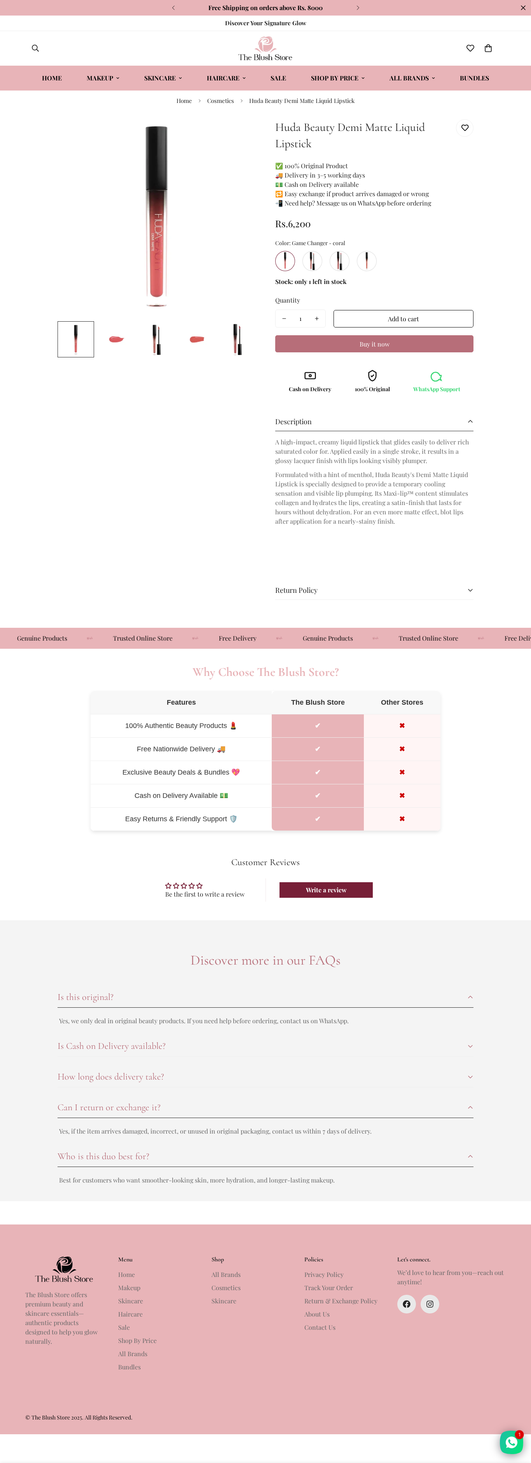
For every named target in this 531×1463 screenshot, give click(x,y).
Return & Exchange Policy (340, 1301)
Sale (278, 78)
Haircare (223, 78)
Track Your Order (328, 1288)
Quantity (287, 300)
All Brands (409, 78)
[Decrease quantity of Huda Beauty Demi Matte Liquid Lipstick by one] (284, 318)
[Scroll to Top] (516, 1421)
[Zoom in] (239, 134)
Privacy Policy (324, 1274)
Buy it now (375, 344)
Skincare (160, 78)
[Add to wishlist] (464, 128)
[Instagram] (430, 1304)
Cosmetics (220, 100)
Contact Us (319, 1327)
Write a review (326, 890)
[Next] (358, 8)
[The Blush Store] (265, 48)
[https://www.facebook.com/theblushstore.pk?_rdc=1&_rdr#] (406, 1304)
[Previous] (173, 8)
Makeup (100, 78)
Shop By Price (334, 78)
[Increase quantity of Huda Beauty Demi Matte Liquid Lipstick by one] (316, 318)
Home (52, 78)
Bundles (474, 78)
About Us (317, 1314)
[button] (488, 48)
